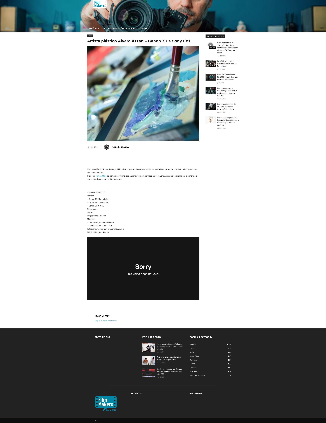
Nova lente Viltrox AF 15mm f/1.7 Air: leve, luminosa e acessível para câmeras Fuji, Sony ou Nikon (227, 48)
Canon (90, 35)
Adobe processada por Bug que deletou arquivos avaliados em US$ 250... (169, 371)
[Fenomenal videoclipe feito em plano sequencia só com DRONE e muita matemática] (148, 347)
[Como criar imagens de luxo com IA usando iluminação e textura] (211, 106)
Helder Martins (121, 147)
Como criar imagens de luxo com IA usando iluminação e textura (226, 106)
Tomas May (101, 176)
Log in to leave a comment (106, 321)
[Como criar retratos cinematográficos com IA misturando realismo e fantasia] (211, 90)
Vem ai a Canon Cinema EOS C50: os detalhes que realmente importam (227, 77)
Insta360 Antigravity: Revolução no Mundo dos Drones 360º (227, 63)
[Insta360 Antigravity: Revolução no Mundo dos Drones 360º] (211, 63)
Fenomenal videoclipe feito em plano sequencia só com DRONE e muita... (170, 346)
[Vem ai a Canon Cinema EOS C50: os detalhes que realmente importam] (211, 77)
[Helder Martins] (108, 147)
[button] (236, 28)
